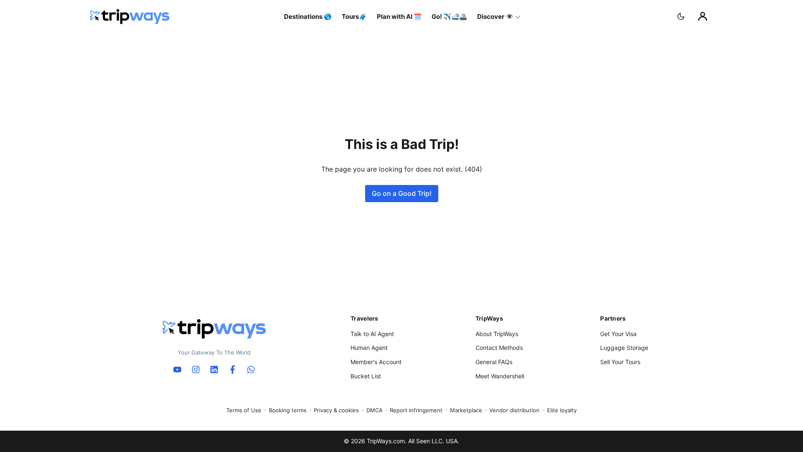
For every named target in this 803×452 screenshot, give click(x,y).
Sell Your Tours (620, 361)
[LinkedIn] (214, 369)
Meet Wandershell (500, 376)
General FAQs (494, 361)
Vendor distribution (514, 410)
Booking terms (288, 410)
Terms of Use (243, 410)
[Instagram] (195, 369)
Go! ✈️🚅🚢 (449, 17)
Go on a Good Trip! (402, 193)
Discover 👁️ (495, 17)
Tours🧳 (354, 17)
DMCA (374, 410)
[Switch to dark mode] (681, 16)
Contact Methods (499, 347)
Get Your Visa (618, 333)
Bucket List (365, 376)
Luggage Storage (624, 347)
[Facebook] (232, 369)
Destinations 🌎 (308, 17)
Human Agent (369, 347)
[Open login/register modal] (702, 16)
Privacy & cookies (336, 410)
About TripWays (497, 333)
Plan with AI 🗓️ (399, 17)
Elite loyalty (562, 410)
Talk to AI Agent (372, 333)
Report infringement (416, 410)
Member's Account (376, 361)
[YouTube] (177, 369)
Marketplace (466, 410)
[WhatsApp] (250, 369)
